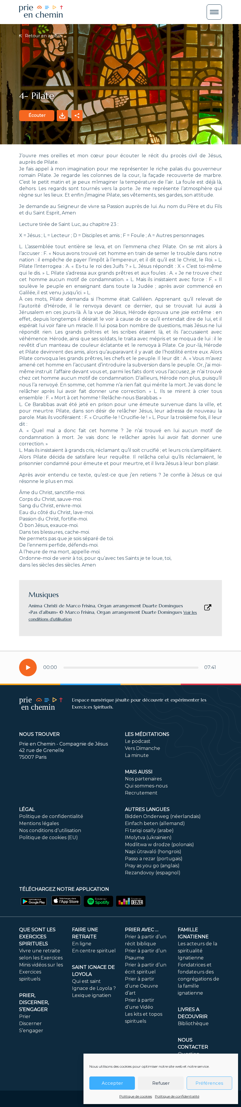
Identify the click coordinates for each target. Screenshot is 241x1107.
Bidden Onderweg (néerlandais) (163, 816)
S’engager (31, 1030)
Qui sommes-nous (146, 786)
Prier (25, 1016)
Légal (27, 809)
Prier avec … (141, 929)
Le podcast (137, 741)
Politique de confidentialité (177, 1096)
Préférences (209, 1083)
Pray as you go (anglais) (152, 865)
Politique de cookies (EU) (48, 837)
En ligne (81, 944)
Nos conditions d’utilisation (50, 830)
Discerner (30, 1023)
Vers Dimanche (142, 748)
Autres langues (147, 809)
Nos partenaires (143, 779)
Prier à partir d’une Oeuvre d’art (141, 986)
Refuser (161, 1083)
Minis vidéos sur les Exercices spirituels (41, 972)
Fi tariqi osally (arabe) (149, 830)
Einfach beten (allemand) (155, 823)
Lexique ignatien (91, 995)
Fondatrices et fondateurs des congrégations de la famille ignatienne (198, 979)
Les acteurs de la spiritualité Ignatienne (197, 951)
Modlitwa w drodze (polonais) (159, 844)
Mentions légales (39, 823)
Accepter (112, 1083)
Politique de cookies (135, 1096)
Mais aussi (139, 772)
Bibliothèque (193, 1023)
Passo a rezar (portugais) (154, 858)
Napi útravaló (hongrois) (153, 851)
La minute (137, 755)
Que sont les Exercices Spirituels (37, 937)
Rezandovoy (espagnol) (152, 873)
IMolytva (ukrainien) (148, 837)
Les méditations (147, 734)
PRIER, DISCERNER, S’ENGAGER (34, 1002)
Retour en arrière (43, 35)
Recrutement (141, 793)
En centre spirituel (94, 951)
